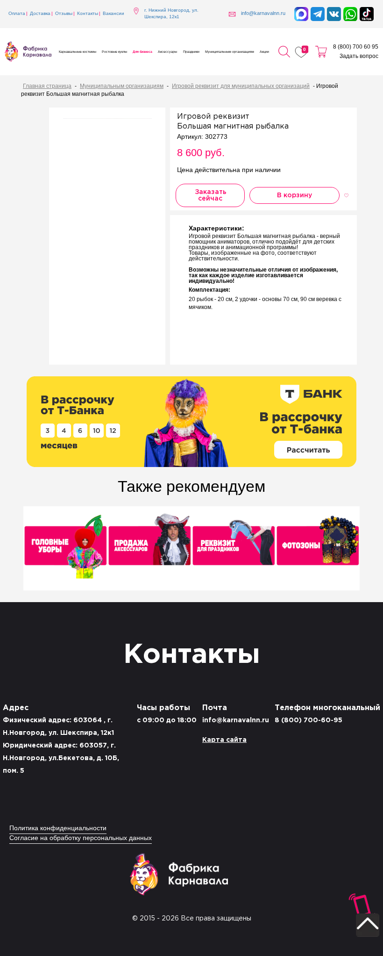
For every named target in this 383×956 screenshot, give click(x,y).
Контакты (87, 13)
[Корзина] (320, 51)
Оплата (16, 13)
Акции (264, 52)
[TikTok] (367, 14)
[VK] (334, 14)
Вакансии (113, 13)
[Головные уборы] (65, 549)
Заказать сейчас (211, 195)
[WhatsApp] (350, 14)
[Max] (301, 14)
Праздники (191, 52)
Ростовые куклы (114, 52)
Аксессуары (167, 52)
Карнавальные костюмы (77, 52)
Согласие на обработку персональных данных (80, 838)
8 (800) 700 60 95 (355, 47)
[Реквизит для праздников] (234, 549)
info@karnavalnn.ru (235, 720)
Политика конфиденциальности (57, 828)
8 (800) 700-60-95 (308, 720)
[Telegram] (318, 14)
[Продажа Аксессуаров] (149, 549)
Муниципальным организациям (229, 52)
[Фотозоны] (318, 549)
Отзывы (63, 13)
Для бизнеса (142, 52)
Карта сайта (224, 740)
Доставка (40, 13)
